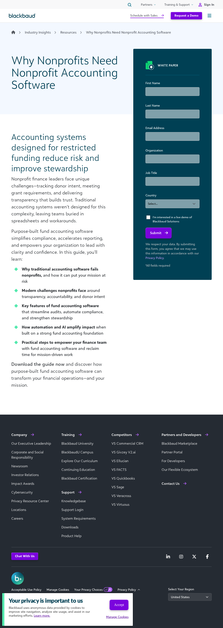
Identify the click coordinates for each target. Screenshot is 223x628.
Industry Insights (38, 32)
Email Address (154, 128)
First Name (152, 83)
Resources (68, 32)
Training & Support (177, 4)
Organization (154, 150)
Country (150, 195)
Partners (146, 4)
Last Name (152, 105)
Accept (119, 605)
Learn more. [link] (42, 615)
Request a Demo (186, 15)
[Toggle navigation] (209, 15)
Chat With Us (24, 556)
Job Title (151, 173)
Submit (155, 233)
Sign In (209, 4)
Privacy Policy (154, 258)
